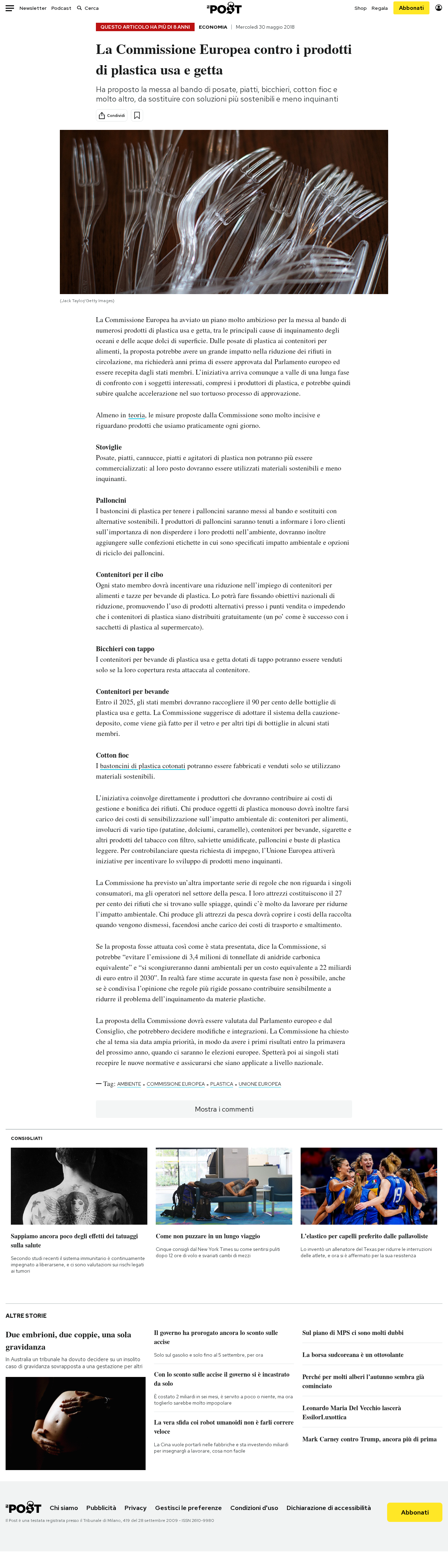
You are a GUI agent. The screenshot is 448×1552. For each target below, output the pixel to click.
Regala (380, 8)
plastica (221, 1084)
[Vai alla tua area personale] (438, 8)
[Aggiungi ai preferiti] (137, 115)
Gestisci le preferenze (188, 1508)
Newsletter (33, 8)
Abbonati (411, 8)
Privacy (136, 1508)
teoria (136, 414)
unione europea (260, 1084)
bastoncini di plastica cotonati (143, 765)
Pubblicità (101, 1508)
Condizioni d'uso (254, 1508)
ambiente (129, 1084)
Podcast (61, 8)
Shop (361, 8)
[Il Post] (224, 8)
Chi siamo (64, 1508)
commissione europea (176, 1084)
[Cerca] (79, 8)
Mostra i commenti (224, 1109)
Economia (213, 27)
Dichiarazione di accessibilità (329, 1508)
